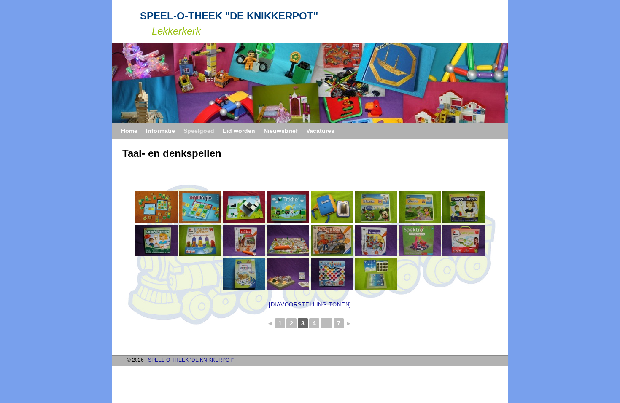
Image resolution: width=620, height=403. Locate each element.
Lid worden (239, 130)
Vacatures (320, 130)
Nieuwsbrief (281, 130)
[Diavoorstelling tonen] (310, 304)
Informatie (160, 130)
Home (129, 130)
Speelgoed (198, 130)
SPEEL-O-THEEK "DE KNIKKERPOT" (229, 15)
